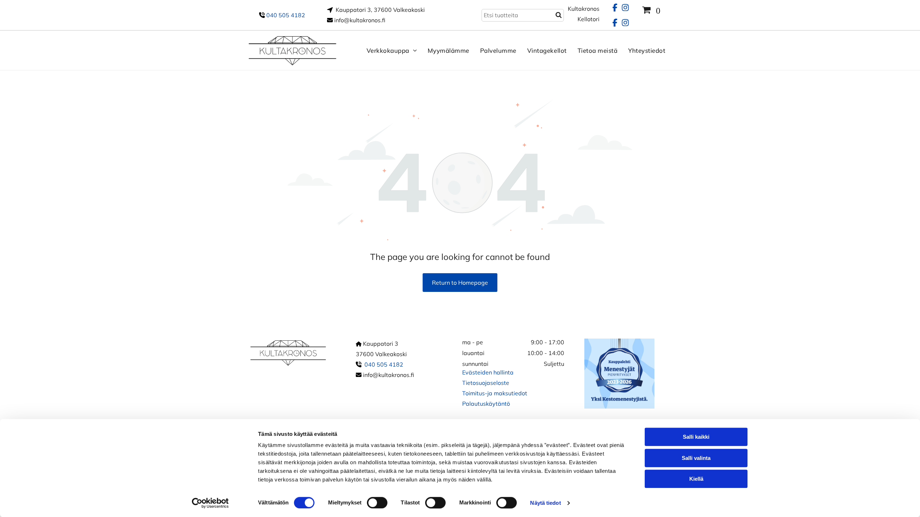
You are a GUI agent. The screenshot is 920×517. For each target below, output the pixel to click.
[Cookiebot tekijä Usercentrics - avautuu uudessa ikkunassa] (210, 503)
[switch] (377, 502)
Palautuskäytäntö (486, 403)
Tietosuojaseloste (485, 382)
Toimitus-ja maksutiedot (494, 393)
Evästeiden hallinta (488, 372)
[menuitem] (386, 50)
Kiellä (696, 479)
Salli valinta (696, 458)
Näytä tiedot (545, 503)
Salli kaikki (696, 437)
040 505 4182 (285, 15)
